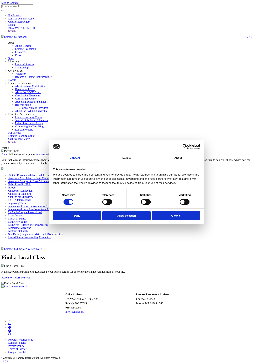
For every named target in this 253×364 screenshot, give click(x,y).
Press (18, 55)
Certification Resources (27, 95)
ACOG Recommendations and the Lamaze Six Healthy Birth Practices (46, 175)
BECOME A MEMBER (21, 27)
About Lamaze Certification (30, 86)
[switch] (107, 202)
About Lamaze (23, 45)
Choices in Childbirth (19, 193)
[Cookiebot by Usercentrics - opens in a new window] (185, 146)
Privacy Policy (16, 345)
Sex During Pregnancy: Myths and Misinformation (35, 234)
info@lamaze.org (74, 311)
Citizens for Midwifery (20, 196)
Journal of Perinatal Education (31, 120)
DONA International (19, 199)
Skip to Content (9, 2)
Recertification (23, 104)
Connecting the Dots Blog (29, 126)
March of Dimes (17, 218)
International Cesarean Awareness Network (31, 206)
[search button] (2, 10)
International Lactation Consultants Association (33, 209)
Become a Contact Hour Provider (33, 76)
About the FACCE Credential (31, 110)
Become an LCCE (25, 89)
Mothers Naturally (18, 231)
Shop (11, 58)
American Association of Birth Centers (30, 178)
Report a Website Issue (20, 339)
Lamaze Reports (24, 129)
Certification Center (19, 21)
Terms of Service (17, 348)
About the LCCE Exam (28, 92)
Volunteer (20, 73)
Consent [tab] (75, 157)
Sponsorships (22, 67)
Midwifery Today (17, 221)
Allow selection (126, 215)
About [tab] (178, 157)
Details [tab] (126, 157)
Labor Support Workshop (29, 123)
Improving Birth (17, 203)
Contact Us (21, 52)
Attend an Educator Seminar (30, 101)
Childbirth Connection (20, 190)
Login (11, 24)
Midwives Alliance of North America (28, 224)
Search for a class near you (15, 277)
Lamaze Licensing (25, 64)
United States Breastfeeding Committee (29, 237)
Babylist (12, 187)
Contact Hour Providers (35, 107)
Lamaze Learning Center (21, 18)
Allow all (176, 215)
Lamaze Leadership (25, 48)
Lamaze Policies (17, 342)
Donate (12, 79)
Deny (77, 215)
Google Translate (17, 352)
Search (12, 30)
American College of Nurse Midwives (29, 181)
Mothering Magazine (19, 227)
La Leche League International (25, 212)
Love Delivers (16, 215)
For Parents (14, 15)
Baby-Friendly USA (19, 184)
